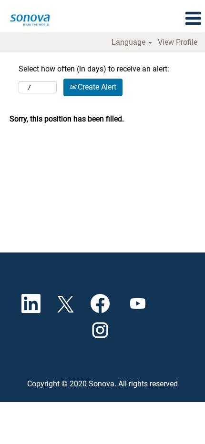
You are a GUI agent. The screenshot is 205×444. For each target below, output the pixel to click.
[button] (193, 18)
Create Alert (96, 86)
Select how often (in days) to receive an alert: (94, 68)
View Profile (177, 42)
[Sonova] (29, 18)
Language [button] (129, 42)
